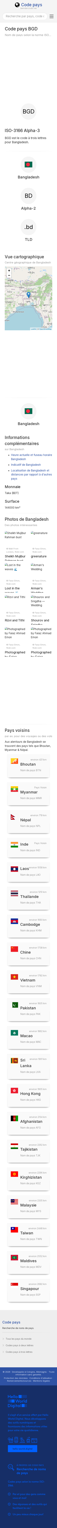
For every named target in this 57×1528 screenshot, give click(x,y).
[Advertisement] (28, 70)
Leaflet (33, 329)
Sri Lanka (30, 1065)
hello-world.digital (22, 1448)
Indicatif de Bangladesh (26, 464)
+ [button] (9, 271)
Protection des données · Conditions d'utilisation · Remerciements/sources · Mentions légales (28, 1379)
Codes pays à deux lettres (19, 1345)
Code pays (31, 4)
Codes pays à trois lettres (19, 1352)
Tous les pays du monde (19, 1338)
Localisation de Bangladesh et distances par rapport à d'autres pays (31, 474)
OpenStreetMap (45, 329)
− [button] (9, 275)
